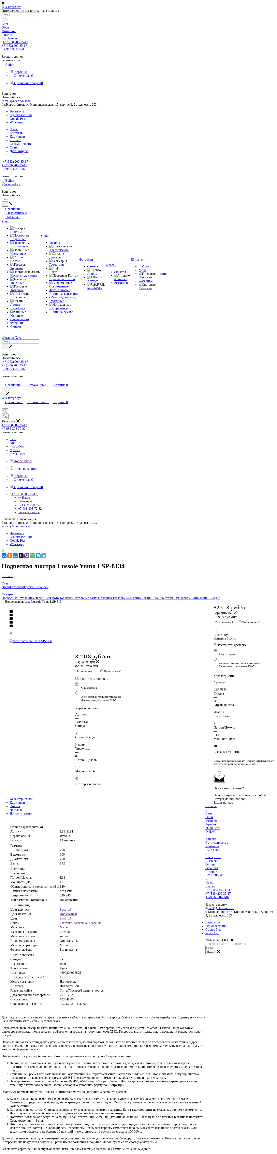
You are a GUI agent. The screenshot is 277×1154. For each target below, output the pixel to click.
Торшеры (65, 598)
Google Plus (18, 118)
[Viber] (26, 555)
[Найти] (5, 19)
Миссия (210, 839)
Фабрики (203, 598)
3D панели (41, 587)
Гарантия (211, 868)
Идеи (209, 882)
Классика (80, 923)
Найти (210, 952)
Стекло (65, 931)
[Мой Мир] (15, 555)
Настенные (42, 598)
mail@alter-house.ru (18, 101)
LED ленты (134, 598)
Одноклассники (21, 115)
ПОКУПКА (213, 850)
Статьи (210, 886)
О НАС (210, 831)
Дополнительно (21, 813)
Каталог (211, 806)
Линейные (158, 598)
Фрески (28, 587)
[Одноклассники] (9, 555)
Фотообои (16, 587)
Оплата (15, 806)
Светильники (187, 598)
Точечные (106, 598)
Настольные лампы (85, 598)
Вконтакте (17, 111)
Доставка (16, 809)
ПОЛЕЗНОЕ (214, 875)
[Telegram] (43, 555)
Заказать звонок (29, 512)
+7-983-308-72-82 (14, 49)
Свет (208, 813)
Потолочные (26, 598)
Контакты (212, 846)
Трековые (119, 598)
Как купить (18, 802)
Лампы (146, 598)
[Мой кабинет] (3, 380)
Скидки (214, 598)
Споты (54, 598)
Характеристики (21, 799)
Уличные (172, 598)
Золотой (65, 909)
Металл (65, 927)
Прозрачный (68, 914)
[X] (21, 555)
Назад (26, 497)
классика (66, 923)
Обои (5, 587)
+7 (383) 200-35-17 (15, 42)
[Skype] (38, 555)
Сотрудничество (216, 842)
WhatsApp (17, 122)
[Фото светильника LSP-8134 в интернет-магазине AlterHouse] (104, 641)
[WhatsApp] (32, 555)
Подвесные (9, 598)
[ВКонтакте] (4, 555)
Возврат (211, 871)
